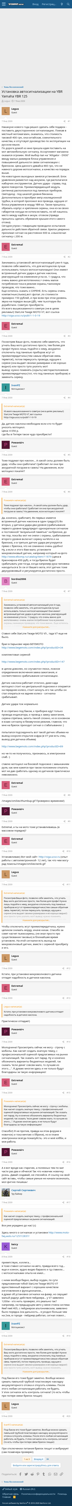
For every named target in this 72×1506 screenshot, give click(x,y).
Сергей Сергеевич (23, 1190)
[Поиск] (68, 4)
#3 (69, 336)
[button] (4, 4)
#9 (69, 821)
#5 (69, 454)
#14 (68, 1041)
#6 (69, 491)
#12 (68, 968)
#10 (68, 851)
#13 (68, 998)
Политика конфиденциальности (38, 1493)
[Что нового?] (62, 4)
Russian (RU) (28, 1489)
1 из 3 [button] (27, 1459)
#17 (68, 1202)
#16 (68, 1162)
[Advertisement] (36, 46)
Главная (6, 1496)
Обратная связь (10, 1493)
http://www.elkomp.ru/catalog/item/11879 (27, 556)
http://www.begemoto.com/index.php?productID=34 (32, 647)
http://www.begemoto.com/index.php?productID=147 (33, 661)
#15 (68, 1092)
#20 (68, 1416)
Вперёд (38, 1459)
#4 (69, 397)
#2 (69, 256)
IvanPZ (15, 385)
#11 (68, 884)
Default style (11, 1489)
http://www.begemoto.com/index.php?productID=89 (32, 746)
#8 (69, 795)
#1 (69, 121)
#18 (68, 1256)
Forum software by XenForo (26, 1503)
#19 (68, 1335)
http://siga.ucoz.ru (49, 856)
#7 (69, 591)
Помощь (62, 1493)
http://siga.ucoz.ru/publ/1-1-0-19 (21, 315)
